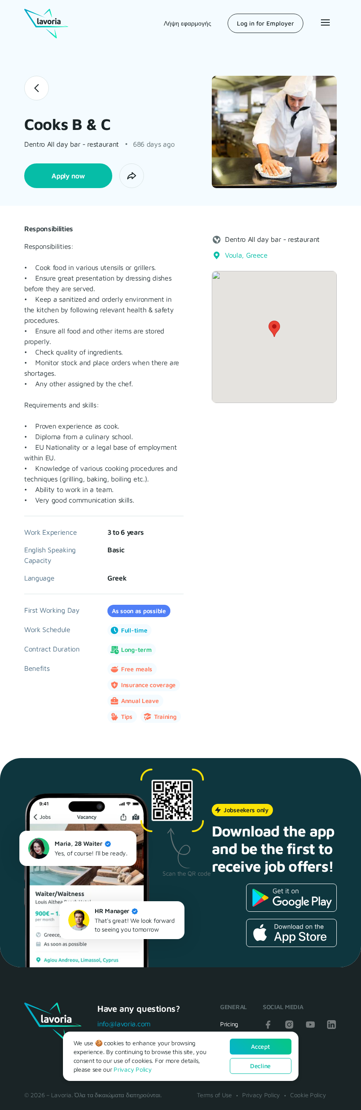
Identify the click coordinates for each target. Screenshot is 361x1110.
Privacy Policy (261, 1095)
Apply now (68, 176)
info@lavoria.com (124, 1024)
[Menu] (324, 22)
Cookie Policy (308, 1095)
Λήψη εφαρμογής (187, 23)
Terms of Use (214, 1095)
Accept (260, 1046)
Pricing (229, 1024)
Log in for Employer (265, 23)
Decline (260, 1065)
